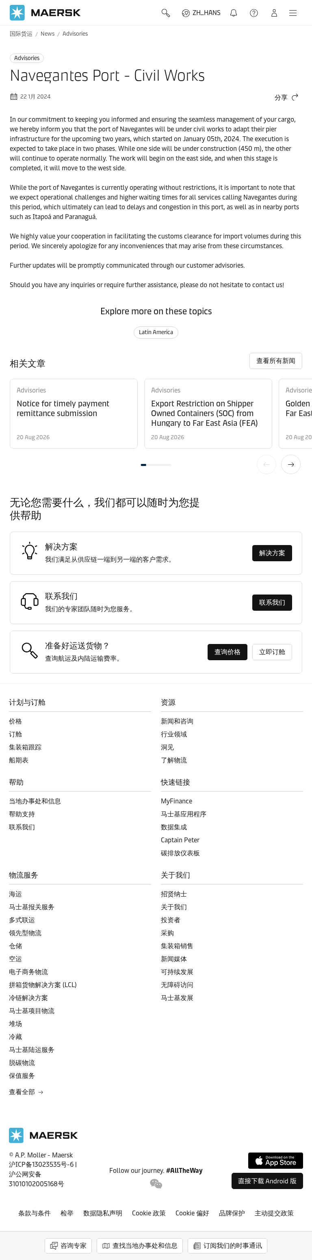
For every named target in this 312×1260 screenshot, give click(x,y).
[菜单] (293, 13)
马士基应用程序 (183, 814)
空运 (15, 959)
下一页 (291, 464)
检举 (67, 1213)
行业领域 (174, 734)
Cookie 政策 (149, 1213)
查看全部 (22, 1092)
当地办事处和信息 (35, 801)
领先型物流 (25, 933)
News (47, 33)
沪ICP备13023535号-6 (41, 1164)
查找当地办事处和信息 (145, 1245)
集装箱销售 (177, 946)
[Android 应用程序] (267, 1181)
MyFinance (176, 801)
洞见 (167, 747)
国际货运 (21, 33)
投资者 (170, 920)
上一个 (266, 464)
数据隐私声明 (102, 1213)
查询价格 (227, 652)
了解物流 (174, 760)
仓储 (15, 946)
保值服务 (22, 1076)
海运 (15, 894)
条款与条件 (34, 1213)
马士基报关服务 (31, 907)
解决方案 (272, 553)
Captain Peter (180, 840)
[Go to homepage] (45, 13)
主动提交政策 (274, 1213)
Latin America (156, 332)
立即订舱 (272, 652)
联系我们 (272, 602)
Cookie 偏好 (192, 1213)
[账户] (274, 13)
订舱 (15, 734)
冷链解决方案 (28, 998)
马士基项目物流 (31, 1011)
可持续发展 (177, 972)
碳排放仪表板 (180, 853)
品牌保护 (232, 1213)
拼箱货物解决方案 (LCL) (43, 985)
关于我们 (174, 907)
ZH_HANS (207, 13)
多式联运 (22, 920)
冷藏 (15, 1037)
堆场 (15, 1024)
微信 (156, 1184)
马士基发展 (177, 998)
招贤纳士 (174, 894)
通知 (235, 8)
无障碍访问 (177, 985)
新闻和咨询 (177, 721)
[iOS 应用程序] (275, 1161)
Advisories (75, 33)
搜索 (167, 13)
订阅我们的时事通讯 (233, 1245)
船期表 (18, 760)
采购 (167, 933)
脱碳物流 (22, 1063)
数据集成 (174, 827)
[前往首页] (43, 1141)
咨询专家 (74, 1245)
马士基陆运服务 (31, 1050)
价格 (15, 721)
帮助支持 (255, 13)
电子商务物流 (28, 972)
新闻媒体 (174, 959)
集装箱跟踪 (25, 747)
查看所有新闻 (275, 361)
